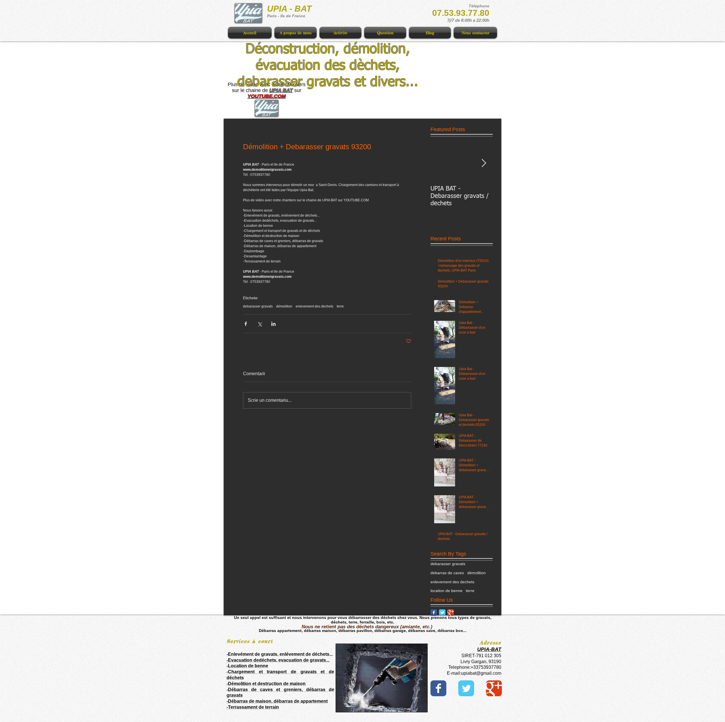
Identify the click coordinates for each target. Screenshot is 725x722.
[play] (413, 707)
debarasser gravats (258, 306)
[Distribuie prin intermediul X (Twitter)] (259, 323)
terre (340, 306)
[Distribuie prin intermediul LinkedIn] (273, 323)
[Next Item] (483, 163)
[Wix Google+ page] (494, 688)
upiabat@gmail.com (481, 673)
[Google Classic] (450, 612)
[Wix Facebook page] (438, 688)
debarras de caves (447, 573)
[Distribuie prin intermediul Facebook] (245, 323)
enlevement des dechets (314, 306)
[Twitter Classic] (442, 612)
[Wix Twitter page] (466, 688)
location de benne (446, 590)
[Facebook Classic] (433, 612)
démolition (284, 306)
